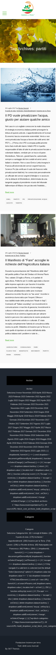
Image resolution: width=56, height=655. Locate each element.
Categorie (29, 529)
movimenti (35, 351)
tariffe (19, 203)
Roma (9, 354)
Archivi (29, 389)
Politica (22, 255)
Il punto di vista (10, 111)
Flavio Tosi (11, 351)
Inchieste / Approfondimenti (26, 111)
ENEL (9, 199)
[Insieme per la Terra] (28, 8)
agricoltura (12, 347)
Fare (36, 347)
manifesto (23, 351)
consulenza (25, 347)
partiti (17, 199)
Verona (17, 354)
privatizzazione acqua (37, 199)
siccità (10, 203)
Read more (9, 192)
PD (24, 199)
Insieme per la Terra (43, 111)
